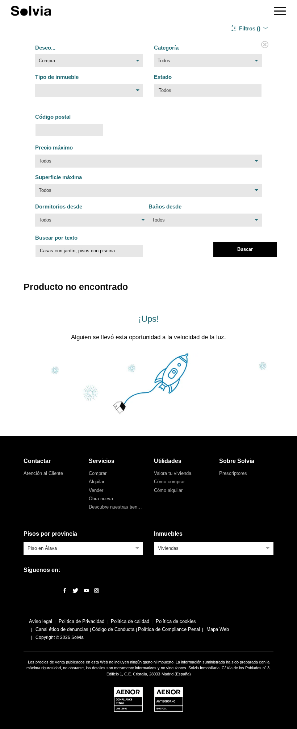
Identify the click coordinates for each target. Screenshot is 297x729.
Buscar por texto (56, 238)
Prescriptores (233, 473)
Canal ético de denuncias (62, 629)
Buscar (245, 249)
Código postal (53, 117)
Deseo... (45, 48)
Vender (96, 490)
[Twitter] (75, 591)
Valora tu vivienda (172, 473)
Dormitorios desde (58, 206)
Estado (163, 77)
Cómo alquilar (168, 490)
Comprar (97, 473)
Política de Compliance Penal (169, 629)
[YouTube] (86, 591)
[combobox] (89, 62)
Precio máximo (54, 147)
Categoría (166, 48)
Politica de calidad (130, 621)
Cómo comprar (169, 481)
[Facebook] (64, 591)
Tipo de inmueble (57, 77)
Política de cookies (176, 621)
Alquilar (96, 481)
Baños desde (164, 206)
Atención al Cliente (43, 473)
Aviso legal (40, 621)
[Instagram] (96, 591)
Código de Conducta (114, 629)
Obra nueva (101, 498)
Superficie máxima (58, 177)
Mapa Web (217, 629)
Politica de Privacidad (81, 621)
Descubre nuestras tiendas (117, 507)
